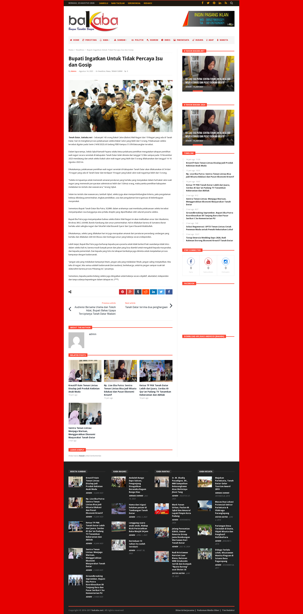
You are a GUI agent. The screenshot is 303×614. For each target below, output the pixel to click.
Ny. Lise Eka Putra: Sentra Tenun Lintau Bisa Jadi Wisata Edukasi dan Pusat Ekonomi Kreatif (207, 81)
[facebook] (168, 291)
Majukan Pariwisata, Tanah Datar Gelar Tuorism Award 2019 (224, 483)
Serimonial (134, 3)
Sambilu (103, 3)
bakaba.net (98, 610)
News (108, 71)
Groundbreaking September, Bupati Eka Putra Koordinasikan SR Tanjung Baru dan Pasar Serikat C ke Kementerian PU (95, 584)
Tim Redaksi (228, 610)
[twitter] (161, 291)
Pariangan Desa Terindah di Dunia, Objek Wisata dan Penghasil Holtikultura (224, 531)
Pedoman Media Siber (208, 610)
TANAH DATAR (117, 71)
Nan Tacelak (118, 3)
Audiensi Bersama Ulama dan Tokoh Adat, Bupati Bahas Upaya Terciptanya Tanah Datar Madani (95, 308)
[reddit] (145, 291)
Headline (80, 50)
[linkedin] (153, 291)
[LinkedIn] (220, 3)
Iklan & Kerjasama (184, 610)
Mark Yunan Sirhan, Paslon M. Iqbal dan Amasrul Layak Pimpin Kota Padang (181, 510)
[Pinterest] (214, 3)
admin (73, 71)
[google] (130, 291)
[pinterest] (122, 291)
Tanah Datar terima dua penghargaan (146, 305)
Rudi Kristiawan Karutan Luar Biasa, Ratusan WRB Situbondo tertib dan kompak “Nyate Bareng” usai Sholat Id (181, 561)
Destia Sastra (178, 573)
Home (71, 50)
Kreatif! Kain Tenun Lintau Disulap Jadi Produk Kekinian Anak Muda (84, 388)
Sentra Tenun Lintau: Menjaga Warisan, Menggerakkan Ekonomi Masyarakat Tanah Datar (95, 558)
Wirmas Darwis (136, 496)
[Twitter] (208, 3)
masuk (82, 456)
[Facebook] (202, 3)
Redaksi (148, 3)
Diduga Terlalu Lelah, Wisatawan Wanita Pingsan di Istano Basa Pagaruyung (224, 555)
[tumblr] (138, 291)
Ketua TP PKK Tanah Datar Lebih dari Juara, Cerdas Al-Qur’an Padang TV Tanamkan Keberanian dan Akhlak (95, 531)
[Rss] (226, 3)
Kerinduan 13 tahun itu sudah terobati (137, 544)
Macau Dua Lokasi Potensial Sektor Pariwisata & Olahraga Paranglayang (224, 507)
